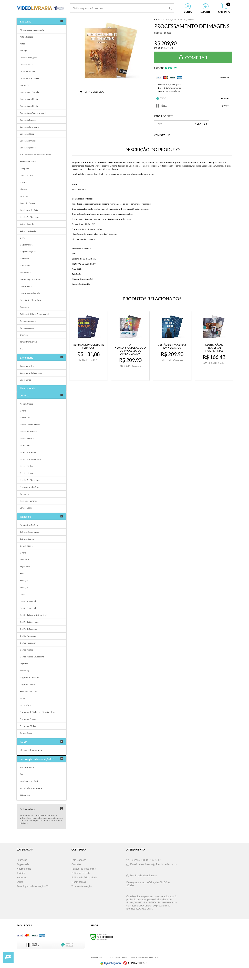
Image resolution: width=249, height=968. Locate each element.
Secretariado (25, 705)
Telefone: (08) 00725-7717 (145, 859)
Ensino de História (28, 161)
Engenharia (25, 566)
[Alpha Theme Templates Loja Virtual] (135, 963)
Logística (24, 663)
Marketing (24, 670)
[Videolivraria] (40, 8)
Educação (22, 859)
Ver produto (90, 374)
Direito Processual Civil (30, 452)
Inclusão (24, 196)
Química (24, 335)
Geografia (24, 168)
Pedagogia (24, 307)
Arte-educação (26, 37)
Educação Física (27, 134)
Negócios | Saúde (27, 684)
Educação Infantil (28, 140)
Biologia (23, 50)
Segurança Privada (28, 719)
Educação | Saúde (28, 147)
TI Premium (25, 795)
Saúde (22, 698)
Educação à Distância (29, 92)
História (23, 182)
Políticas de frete (80, 873)
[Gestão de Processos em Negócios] (172, 346)
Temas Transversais (28, 341)
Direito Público (26, 466)
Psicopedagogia (27, 328)
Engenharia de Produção (31, 373)
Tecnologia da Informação (31, 788)
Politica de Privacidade (84, 877)
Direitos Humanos (28, 473)
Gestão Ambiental (28, 601)
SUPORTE (205, 11)
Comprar (195, 57)
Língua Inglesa (26, 244)
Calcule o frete (163, 116)
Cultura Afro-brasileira (30, 78)
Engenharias (25, 380)
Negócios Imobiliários (29, 487)
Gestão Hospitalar (28, 643)
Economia (24, 559)
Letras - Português (28, 231)
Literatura (24, 258)
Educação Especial (28, 120)
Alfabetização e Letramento (32, 30)
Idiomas (23, 189)
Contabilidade (26, 546)
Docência (24, 85)
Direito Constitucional (30, 424)
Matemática (25, 272)
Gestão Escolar (26, 175)
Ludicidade (25, 265)
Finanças (24, 580)
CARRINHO (224, 8)
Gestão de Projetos (28, 629)
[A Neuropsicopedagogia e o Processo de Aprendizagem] (130, 346)
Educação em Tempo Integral (33, 113)
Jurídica (21, 873)
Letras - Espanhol (27, 224)
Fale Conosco (78, 859)
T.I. (21, 348)
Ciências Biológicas (28, 57)
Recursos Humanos (28, 501)
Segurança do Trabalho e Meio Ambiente (38, 712)
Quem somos (78, 881)
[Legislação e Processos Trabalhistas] (214, 346)
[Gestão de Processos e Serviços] (88, 346)
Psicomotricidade (28, 321)
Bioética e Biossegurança (31, 750)
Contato (76, 864)
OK (201, 124)
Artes (22, 43)
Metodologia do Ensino (30, 279)
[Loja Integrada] (110, 963)
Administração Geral (29, 525)
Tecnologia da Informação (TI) (178, 19)
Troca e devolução (81, 886)
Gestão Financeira (28, 636)
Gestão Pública (26, 649)
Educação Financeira (29, 127)
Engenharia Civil (27, 366)
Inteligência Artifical (29, 781)
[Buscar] (170, 8)
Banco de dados (27, 767)
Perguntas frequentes (83, 868)
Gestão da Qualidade (29, 622)
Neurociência (26, 286)
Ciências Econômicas (29, 532)
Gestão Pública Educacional (32, 656)
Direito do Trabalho (28, 431)
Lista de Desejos (94, 91)
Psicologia (24, 494)
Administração (26, 404)
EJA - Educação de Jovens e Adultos (35, 154)
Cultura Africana (27, 71)
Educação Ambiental (29, 99)
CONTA (188, 11)
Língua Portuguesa (28, 251)
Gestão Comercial (28, 608)
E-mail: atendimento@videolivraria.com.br (153, 864)
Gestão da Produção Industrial (33, 615)
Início (157, 19)
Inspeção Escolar (27, 203)
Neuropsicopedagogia (30, 293)
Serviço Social (26, 507)
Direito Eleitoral (27, 438)
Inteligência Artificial (29, 210)
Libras (22, 238)
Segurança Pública (28, 726)
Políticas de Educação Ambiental (34, 314)
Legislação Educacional (30, 217)
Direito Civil (25, 417)
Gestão (23, 594)
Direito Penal (26, 445)
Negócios (22, 877)
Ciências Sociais (27, 64)
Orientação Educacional (31, 300)
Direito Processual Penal (31, 459)
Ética (22, 573)
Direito (23, 410)
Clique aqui (145, 908)
